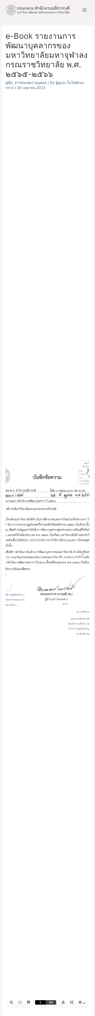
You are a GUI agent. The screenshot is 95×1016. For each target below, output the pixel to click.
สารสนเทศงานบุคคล (31, 83)
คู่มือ (9, 83)
